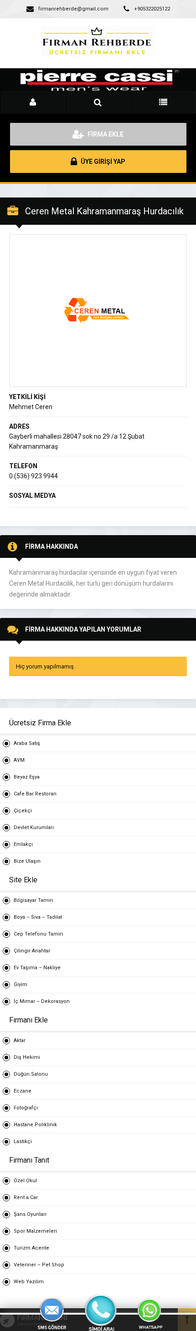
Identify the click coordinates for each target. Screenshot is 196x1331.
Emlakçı (23, 844)
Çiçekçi (23, 811)
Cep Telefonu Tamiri (38, 934)
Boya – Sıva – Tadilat (38, 917)
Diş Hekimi (27, 1057)
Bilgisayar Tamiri (33, 900)
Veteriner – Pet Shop (39, 1265)
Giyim (20, 984)
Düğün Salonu (31, 1074)
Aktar (20, 1040)
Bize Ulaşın (27, 861)
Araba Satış (27, 743)
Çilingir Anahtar (32, 951)
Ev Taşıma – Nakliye (37, 968)
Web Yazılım (29, 1282)
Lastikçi (23, 1141)
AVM (19, 760)
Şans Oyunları (30, 1214)
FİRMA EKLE (105, 134)
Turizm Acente (31, 1248)
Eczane (22, 1091)
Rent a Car (26, 1197)
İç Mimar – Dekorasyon (42, 1001)
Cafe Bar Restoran (35, 794)
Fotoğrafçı (26, 1108)
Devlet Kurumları (34, 827)
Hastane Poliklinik (35, 1125)
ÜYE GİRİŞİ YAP (102, 161)
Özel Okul (25, 1181)
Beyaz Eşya (27, 777)
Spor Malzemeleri (35, 1231)
